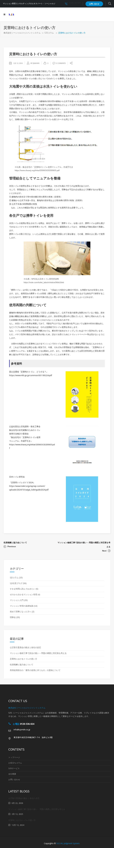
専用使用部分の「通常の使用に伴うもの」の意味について (35, 670)
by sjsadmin (35, 63)
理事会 (13, 617)
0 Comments (61, 63)
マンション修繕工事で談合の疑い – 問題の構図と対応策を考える (38, 653)
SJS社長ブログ (16, 583)
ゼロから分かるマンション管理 (23, 594)
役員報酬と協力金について (15, 542)
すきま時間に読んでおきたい (22, 588)
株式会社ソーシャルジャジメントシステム (22, 33)
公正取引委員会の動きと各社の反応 (25, 647)
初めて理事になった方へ (20, 611)
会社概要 (12, 774)
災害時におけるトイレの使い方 (23, 658)
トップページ (14, 757)
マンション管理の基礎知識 (21, 606)
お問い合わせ (14, 779)
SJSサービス (14, 768)
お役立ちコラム (15, 763)
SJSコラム (49, 33)
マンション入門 (16, 600)
